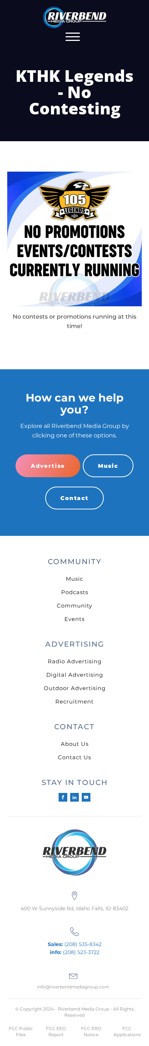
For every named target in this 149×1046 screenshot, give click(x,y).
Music (108, 465)
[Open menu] (72, 37)
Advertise (48, 465)
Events (74, 619)
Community (74, 605)
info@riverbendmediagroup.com (73, 987)
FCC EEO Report (56, 1031)
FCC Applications (127, 1031)
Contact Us (74, 757)
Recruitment (74, 701)
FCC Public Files (21, 1031)
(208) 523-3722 (74, 952)
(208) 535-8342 (75, 944)
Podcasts (74, 592)
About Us (75, 743)
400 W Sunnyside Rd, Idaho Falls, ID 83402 (74, 908)
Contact (74, 498)
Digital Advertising (74, 674)
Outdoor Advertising (75, 688)
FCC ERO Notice (91, 1031)
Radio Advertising (75, 661)
